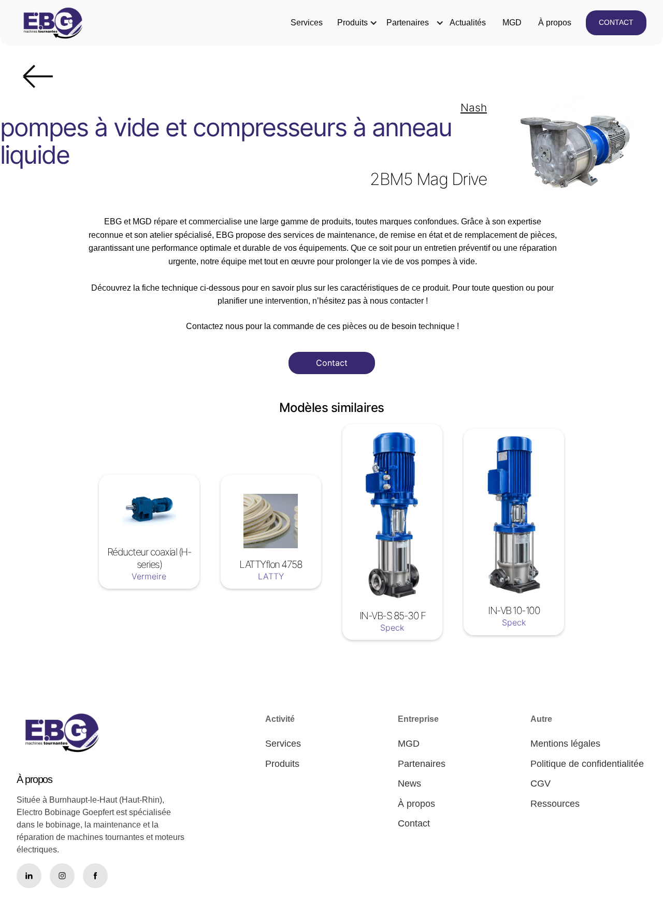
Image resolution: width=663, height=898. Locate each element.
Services (307, 22)
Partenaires (407, 22)
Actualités (468, 22)
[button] (352, 23)
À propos (554, 22)
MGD (512, 22)
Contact (332, 363)
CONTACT (616, 22)
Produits (352, 22)
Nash (473, 107)
